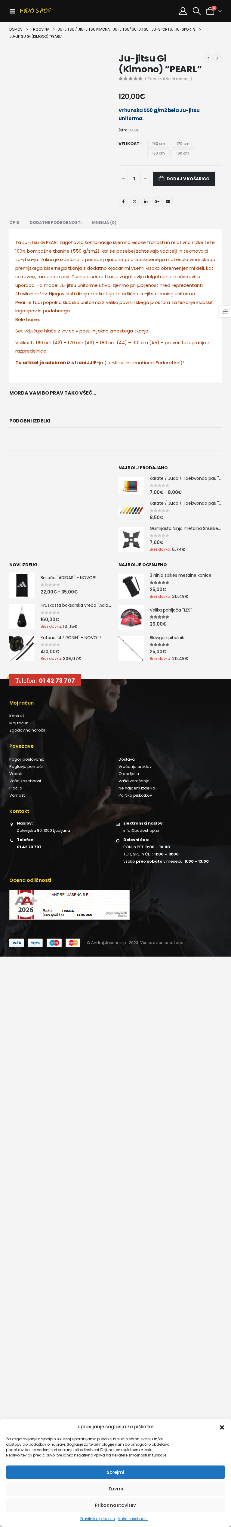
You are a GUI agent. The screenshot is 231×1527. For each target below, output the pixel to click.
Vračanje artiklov (135, 766)
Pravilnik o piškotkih (97, 1518)
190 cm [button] (182, 153)
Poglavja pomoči (26, 766)
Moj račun (19, 723)
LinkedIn (146, 201)
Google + (157, 201)
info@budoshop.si (141, 830)
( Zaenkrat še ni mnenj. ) (168, 79)
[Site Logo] (35, 11)
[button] (222, 1427)
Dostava (127, 759)
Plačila (15, 788)
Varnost (17, 795)
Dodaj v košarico (188, 179)
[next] (217, 58)
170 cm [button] (183, 143)
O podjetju (129, 774)
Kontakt (16, 716)
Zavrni (115, 1489)
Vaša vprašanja (134, 781)
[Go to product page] (131, 485)
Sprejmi (115, 1472)
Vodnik (16, 774)
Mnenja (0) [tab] (104, 222)
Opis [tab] (14, 222)
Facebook (123, 201)
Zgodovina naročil (27, 730)
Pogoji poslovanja (27, 759)
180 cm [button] (158, 153)
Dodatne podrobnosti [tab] (56, 222)
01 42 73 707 (57, 680)
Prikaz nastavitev (115, 1505)
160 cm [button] (158, 143)
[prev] (208, 58)
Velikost (129, 144)
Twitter (134, 201)
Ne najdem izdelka (137, 788)
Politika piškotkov (135, 795)
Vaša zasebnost (133, 1518)
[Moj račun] (183, 11)
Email (168, 201)
